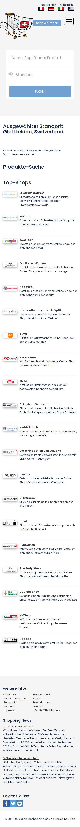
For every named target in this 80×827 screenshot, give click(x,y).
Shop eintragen (47, 23)
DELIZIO (24, 474)
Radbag (25, 639)
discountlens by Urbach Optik (40, 310)
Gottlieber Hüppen (32, 263)
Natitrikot (26, 287)
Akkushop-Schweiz (33, 404)
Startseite (9, 694)
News (36, 698)
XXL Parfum (27, 357)
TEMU (23, 334)
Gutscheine (10, 702)
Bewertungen (42, 702)
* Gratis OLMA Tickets (46, 710)
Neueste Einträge (14, 698)
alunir (23, 521)
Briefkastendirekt (32, 193)
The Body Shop (30, 568)
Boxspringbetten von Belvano (40, 451)
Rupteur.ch (27, 545)
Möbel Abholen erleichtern (21, 758)
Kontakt (38, 706)
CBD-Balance (29, 592)
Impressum (10, 710)
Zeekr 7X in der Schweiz (18, 726)
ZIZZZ (23, 381)
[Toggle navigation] (69, 21)
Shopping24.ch (65, 819)
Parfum (24, 216)
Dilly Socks (27, 498)
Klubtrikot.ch (28, 427)
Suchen (40, 91)
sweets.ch (26, 240)
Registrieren (48, 5)
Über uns (9, 706)
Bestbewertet (42, 694)
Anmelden (66, 5)
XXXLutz (25, 615)
